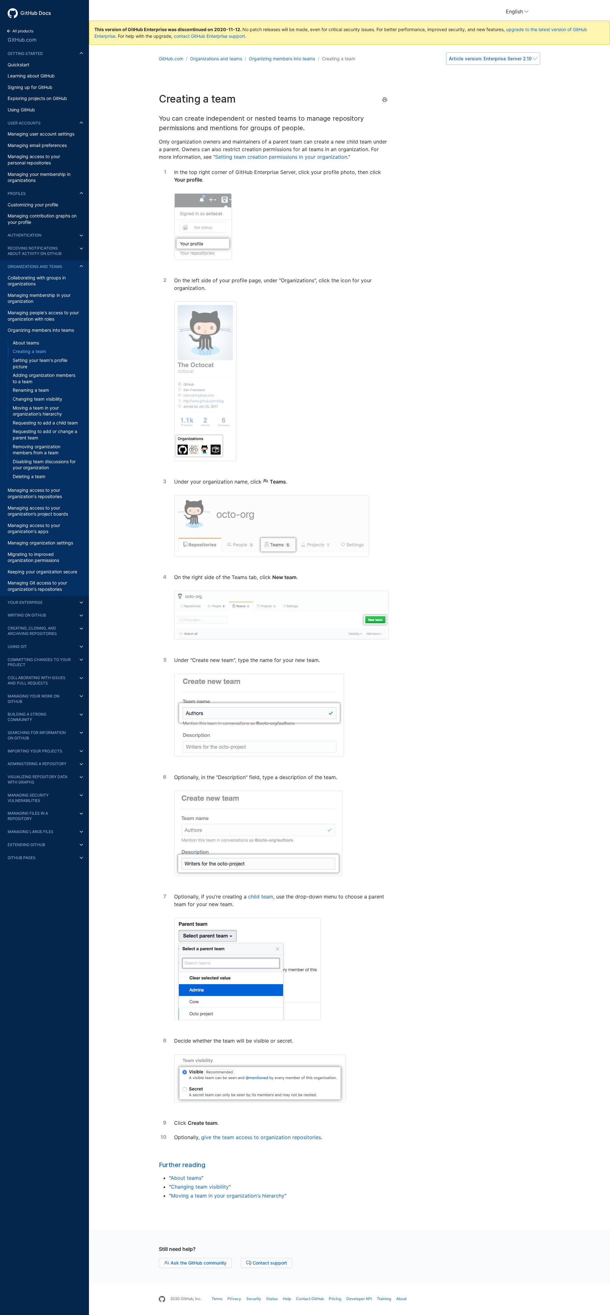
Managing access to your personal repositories (34, 160)
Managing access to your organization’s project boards (38, 511)
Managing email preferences (37, 145)
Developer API (359, 1298)
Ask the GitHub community (198, 1262)
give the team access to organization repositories (261, 1137)
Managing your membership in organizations (39, 177)
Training (384, 1298)
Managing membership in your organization (39, 298)
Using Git (17, 646)
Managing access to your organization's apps (34, 528)
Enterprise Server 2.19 (490, 58)
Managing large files (30, 831)
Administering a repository (37, 764)
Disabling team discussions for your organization (44, 465)
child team (260, 896)
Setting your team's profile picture (40, 363)
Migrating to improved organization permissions (33, 557)
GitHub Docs (35, 13)
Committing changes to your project (39, 662)
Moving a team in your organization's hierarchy (227, 1195)
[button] (517, 11)
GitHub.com (22, 40)
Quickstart (18, 64)
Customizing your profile (33, 204)
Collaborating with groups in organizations (37, 281)
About (401, 1298)
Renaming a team (31, 390)
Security (253, 1298)
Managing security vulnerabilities (28, 798)
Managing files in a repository (28, 816)
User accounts (24, 123)
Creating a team (29, 351)
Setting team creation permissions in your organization (281, 157)
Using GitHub (21, 109)
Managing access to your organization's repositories (35, 493)
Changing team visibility (37, 399)
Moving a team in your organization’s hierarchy (37, 411)
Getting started (25, 53)
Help (287, 1298)
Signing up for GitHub (30, 87)
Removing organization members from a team (36, 450)
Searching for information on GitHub (37, 735)
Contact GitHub (310, 1298)
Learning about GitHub (31, 76)
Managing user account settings (41, 134)
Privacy (234, 1298)
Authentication (24, 235)
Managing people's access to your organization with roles (43, 316)
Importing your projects (35, 751)
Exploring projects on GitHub (37, 98)
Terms (217, 1298)
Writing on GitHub (27, 615)
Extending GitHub (26, 844)
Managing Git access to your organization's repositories (37, 586)
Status (272, 1298)
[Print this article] (385, 100)
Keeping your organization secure (42, 571)
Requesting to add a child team (45, 422)
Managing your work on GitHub (33, 699)
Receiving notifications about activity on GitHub (35, 251)
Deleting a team (29, 476)
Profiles (17, 193)
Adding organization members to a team (44, 378)
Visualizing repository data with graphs (37, 780)
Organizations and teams (35, 266)
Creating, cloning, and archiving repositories (32, 631)
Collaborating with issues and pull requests (36, 681)
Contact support (269, 1262)
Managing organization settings (40, 542)
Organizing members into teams (41, 330)
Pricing (335, 1298)
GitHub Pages (22, 857)
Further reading (182, 1165)
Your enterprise (25, 602)
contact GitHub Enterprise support (209, 36)
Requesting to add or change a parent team (45, 435)
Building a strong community (27, 717)
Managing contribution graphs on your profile (42, 219)
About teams (26, 342)
